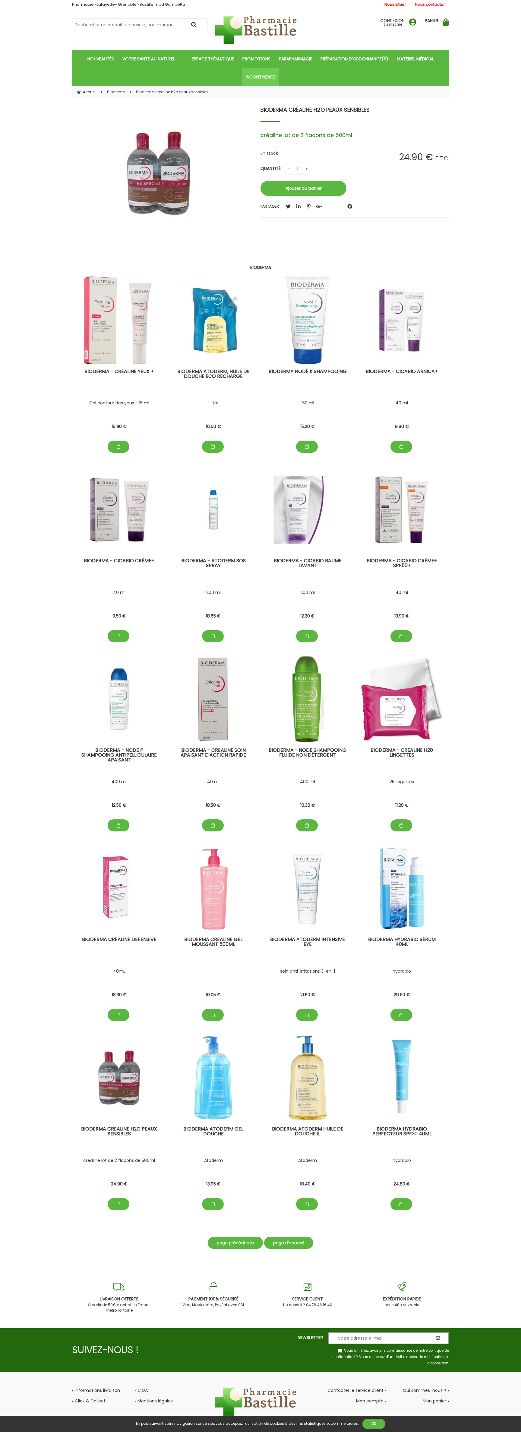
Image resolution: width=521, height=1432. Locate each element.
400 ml (119, 782)
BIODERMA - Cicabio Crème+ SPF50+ (402, 563)
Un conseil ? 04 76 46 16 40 (307, 1301)
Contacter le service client (355, 1390)
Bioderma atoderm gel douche (213, 1132)
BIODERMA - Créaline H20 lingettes (402, 753)
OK (373, 1423)
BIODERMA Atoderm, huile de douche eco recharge (213, 374)
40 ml (402, 403)
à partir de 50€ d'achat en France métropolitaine (119, 1304)
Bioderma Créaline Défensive (119, 940)
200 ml (213, 592)
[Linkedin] (298, 206)
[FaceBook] (349, 206)
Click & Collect (90, 1401)
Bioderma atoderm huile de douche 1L (307, 1132)
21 (307, 995)
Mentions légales (155, 1401)
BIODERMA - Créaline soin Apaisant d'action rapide (213, 753)
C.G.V (143, 1390)
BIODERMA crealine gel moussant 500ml (213, 942)
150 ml (307, 403)
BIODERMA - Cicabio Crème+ (119, 561)
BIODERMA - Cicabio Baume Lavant (308, 563)
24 (119, 1184)
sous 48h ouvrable (402, 1301)
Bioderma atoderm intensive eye (307, 942)
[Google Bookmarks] (319, 206)
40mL (119, 971)
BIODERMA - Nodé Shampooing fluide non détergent (307, 753)
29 (402, 995)
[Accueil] (260, 30)
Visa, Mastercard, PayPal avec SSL (213, 1301)
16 (119, 426)
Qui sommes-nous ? (424, 1390)
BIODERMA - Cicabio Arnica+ (402, 372)
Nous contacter (430, 4)
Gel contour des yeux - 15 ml (119, 403)
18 (213, 616)
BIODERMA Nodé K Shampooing (308, 372)
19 (213, 995)
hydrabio (402, 971)
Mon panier (434, 1401)
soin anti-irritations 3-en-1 (307, 971)
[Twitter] (288, 206)
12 (307, 616)
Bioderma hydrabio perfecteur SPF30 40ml (401, 1132)
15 (307, 426)
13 (401, 616)
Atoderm (213, 1160)
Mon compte (370, 1401)
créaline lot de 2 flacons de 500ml (119, 1160)
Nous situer (395, 4)
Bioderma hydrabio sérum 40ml (402, 942)
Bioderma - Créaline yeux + (119, 372)
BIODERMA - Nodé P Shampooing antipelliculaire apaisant (119, 755)
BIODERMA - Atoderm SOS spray (213, 563)
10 (307, 805)
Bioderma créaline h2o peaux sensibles (315, 109)
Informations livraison (97, 1390)
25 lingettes (402, 782)
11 (402, 805)
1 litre (213, 403)
